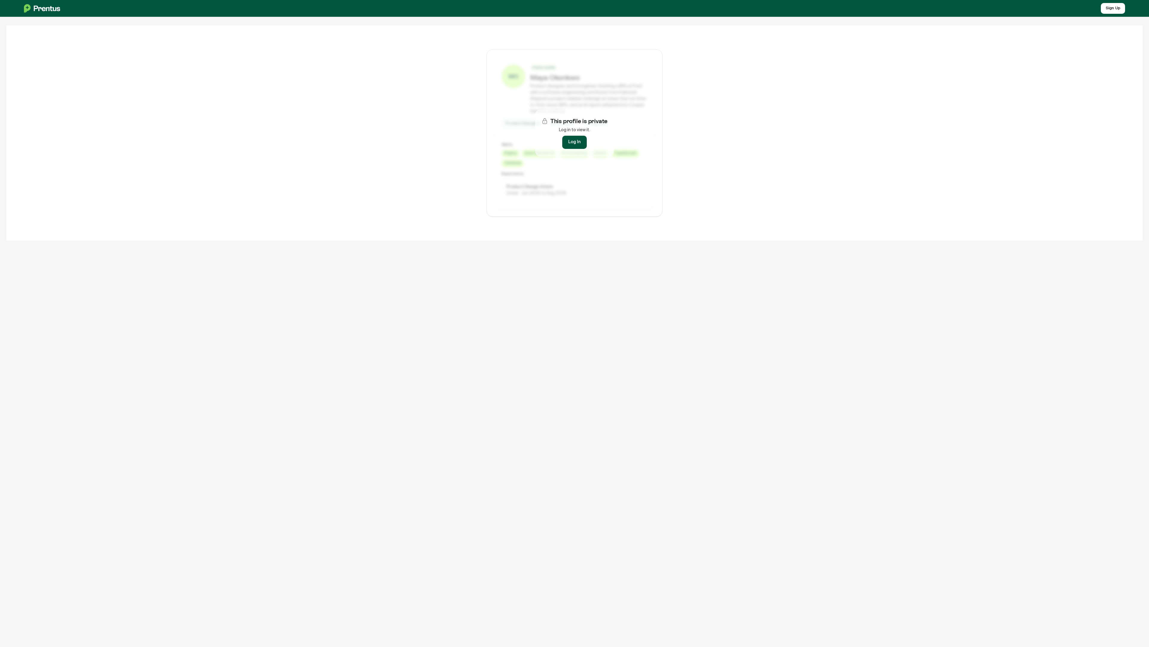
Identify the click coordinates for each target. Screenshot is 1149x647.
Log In (574, 142)
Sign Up (1113, 8)
